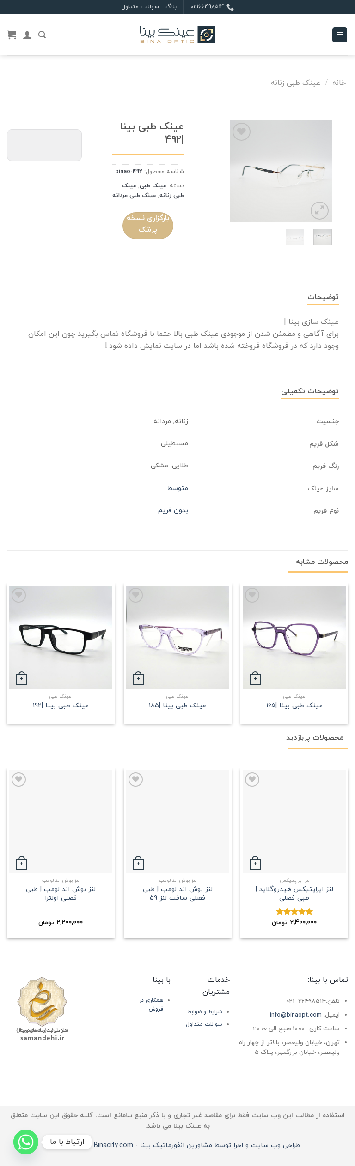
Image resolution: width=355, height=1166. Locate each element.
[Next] (237, 171)
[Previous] (318, 171)
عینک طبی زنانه (295, 83)
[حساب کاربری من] (27, 34)
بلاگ (171, 7)
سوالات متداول (140, 7)
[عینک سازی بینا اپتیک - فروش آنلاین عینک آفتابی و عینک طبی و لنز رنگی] (177, 35)
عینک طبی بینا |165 (294, 706)
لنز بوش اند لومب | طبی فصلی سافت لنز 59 (178, 894)
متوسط (177, 488)
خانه (339, 83)
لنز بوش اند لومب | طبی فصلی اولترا (61, 894)
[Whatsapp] (25, 1142)
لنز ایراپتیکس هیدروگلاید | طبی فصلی (294, 894)
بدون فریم (173, 510)
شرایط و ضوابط (204, 1012)
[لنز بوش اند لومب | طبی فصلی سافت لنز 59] (177, 821)
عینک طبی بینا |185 (177, 706)
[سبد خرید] (11, 34)
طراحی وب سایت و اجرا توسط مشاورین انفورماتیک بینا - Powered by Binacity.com (177, 1145)
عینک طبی (153, 186)
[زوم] (320, 211)
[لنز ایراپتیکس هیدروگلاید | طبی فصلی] (294, 821)
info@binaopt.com (296, 1015)
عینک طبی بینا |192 (61, 706)
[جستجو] (42, 35)
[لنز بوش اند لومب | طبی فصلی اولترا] (60, 821)
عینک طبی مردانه (134, 195)
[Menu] (339, 34)
